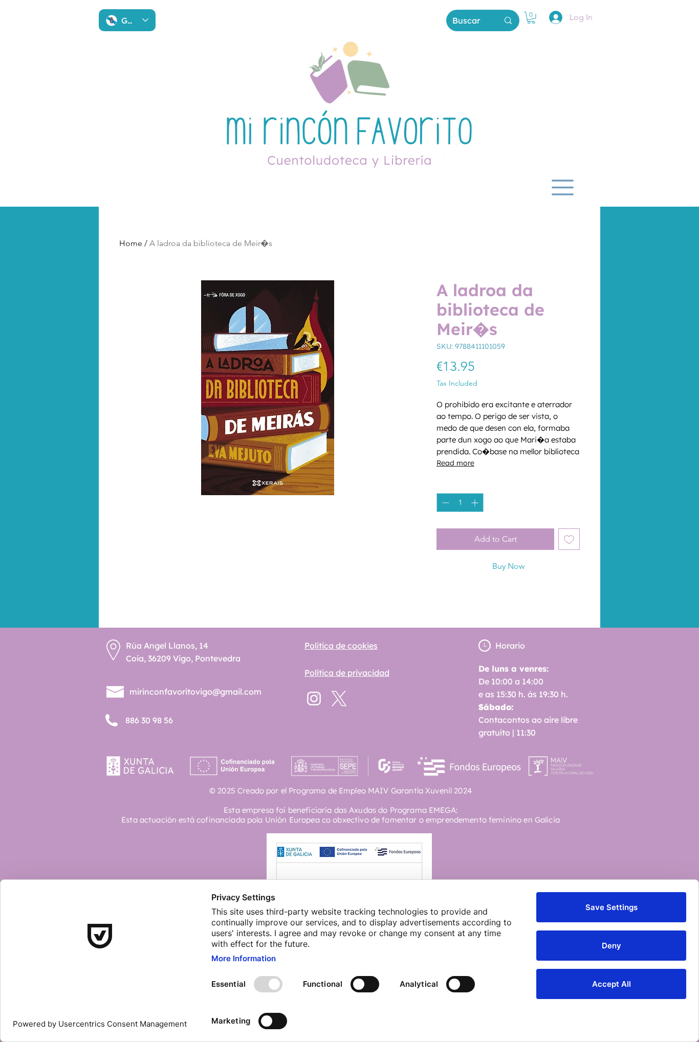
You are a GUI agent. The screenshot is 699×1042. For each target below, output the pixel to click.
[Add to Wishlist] (569, 539)
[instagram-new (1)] (314, 698)
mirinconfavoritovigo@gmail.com (195, 691)
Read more (455, 463)
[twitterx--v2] (339, 698)
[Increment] (475, 503)
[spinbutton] (460, 503)
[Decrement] (444, 503)
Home (130, 243)
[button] (531, 18)
